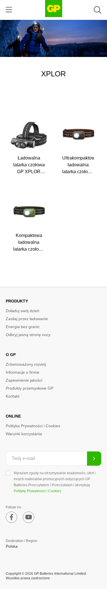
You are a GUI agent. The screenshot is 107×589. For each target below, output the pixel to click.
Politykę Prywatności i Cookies (37, 491)
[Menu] (9, 10)
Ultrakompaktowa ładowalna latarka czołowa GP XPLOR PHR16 (80, 172)
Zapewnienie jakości (24, 380)
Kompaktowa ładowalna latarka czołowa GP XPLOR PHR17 (29, 249)
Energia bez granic (23, 326)
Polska (12, 546)
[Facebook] (11, 517)
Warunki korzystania (24, 433)
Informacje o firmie (22, 372)
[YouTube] (28, 517)
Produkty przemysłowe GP (29, 388)
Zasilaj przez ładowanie (27, 318)
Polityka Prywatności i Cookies (33, 426)
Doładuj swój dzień (22, 310)
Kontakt (12, 396)
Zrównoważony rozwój (26, 364)
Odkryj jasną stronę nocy (28, 334)
